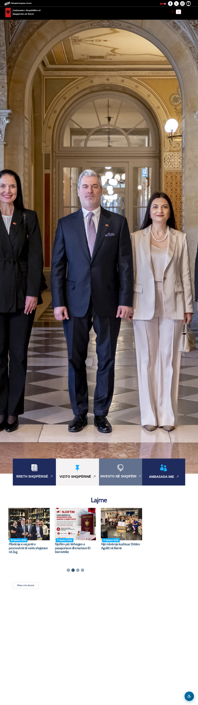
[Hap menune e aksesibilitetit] (189, 696)
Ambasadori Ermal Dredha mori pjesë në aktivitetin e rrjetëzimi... (29, 546)
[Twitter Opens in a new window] (176, 3)
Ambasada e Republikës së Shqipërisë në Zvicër (27, 12)
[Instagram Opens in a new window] (182, 3)
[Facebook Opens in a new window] (170, 3)
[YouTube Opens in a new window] (188, 3)
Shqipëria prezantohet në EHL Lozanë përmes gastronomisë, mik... (120, 548)
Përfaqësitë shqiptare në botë (21, 3)
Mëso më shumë (25, 585)
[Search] (172, 11)
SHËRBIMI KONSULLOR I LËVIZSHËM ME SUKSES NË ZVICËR (73, 548)
